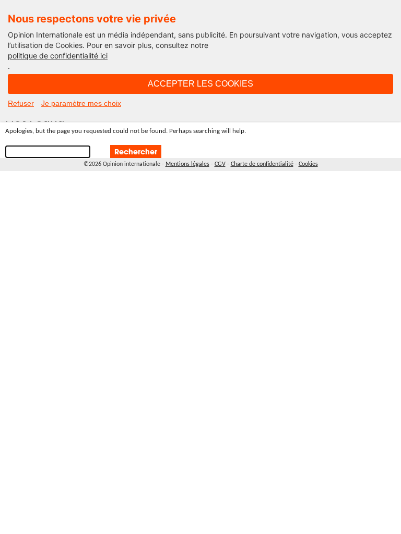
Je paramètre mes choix (81, 103)
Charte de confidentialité (262, 164)
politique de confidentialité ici (58, 55)
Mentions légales (187, 164)
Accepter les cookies (200, 83)
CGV (220, 164)
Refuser (21, 103)
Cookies (308, 164)
